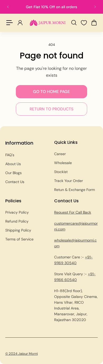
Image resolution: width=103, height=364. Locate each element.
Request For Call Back (72, 212)
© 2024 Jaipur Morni (21, 353)
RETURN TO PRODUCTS (51, 109)
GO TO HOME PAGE (51, 91)
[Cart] (94, 22)
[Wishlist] (84, 22)
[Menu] (9, 22)
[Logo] (48, 22)
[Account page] (20, 22)
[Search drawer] (74, 22)
